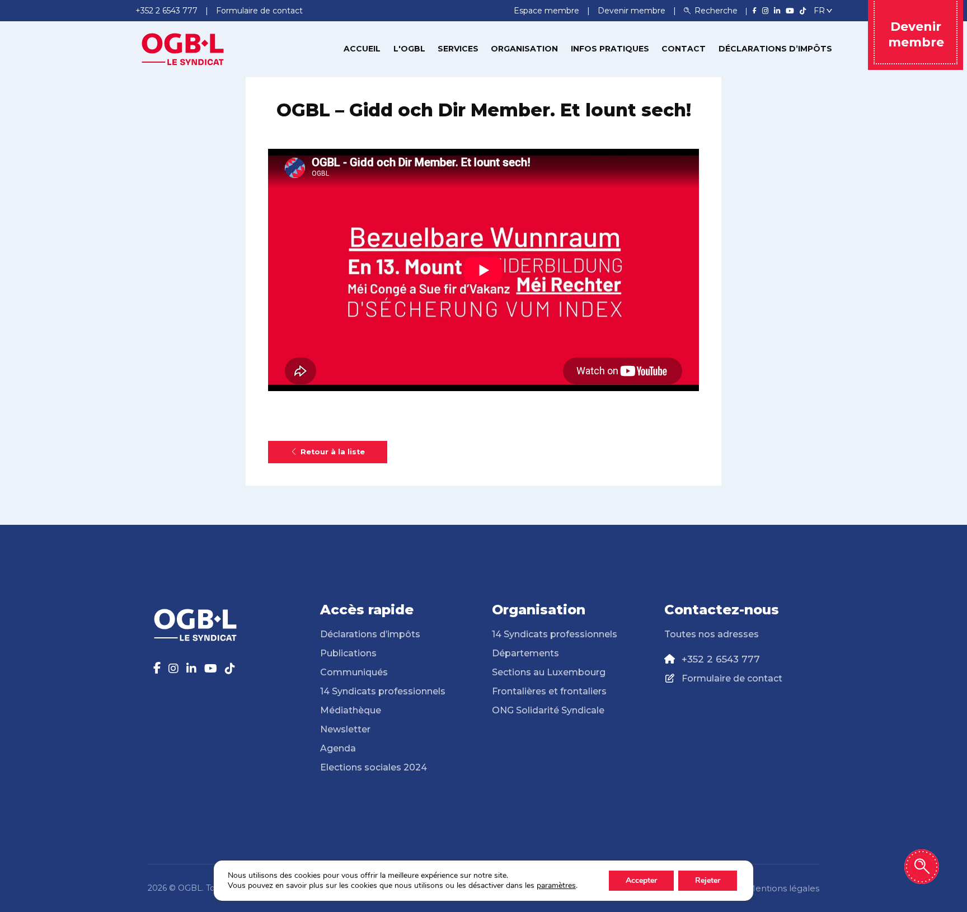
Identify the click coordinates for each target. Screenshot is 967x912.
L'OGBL (409, 49)
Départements (525, 653)
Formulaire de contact (732, 678)
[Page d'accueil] (183, 48)
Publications (348, 653)
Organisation (524, 49)
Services (458, 49)
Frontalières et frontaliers (549, 691)
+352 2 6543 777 (721, 659)
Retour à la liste (333, 452)
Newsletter (345, 729)
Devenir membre (633, 11)
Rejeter (707, 880)
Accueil (362, 49)
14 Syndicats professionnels (382, 691)
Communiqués (354, 672)
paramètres (556, 886)
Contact (683, 49)
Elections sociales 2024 (373, 767)
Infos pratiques (610, 49)
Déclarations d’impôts (775, 49)
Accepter (641, 880)
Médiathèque (350, 710)
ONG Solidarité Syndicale (548, 710)
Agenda (338, 748)
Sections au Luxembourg (548, 672)
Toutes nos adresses (711, 634)
